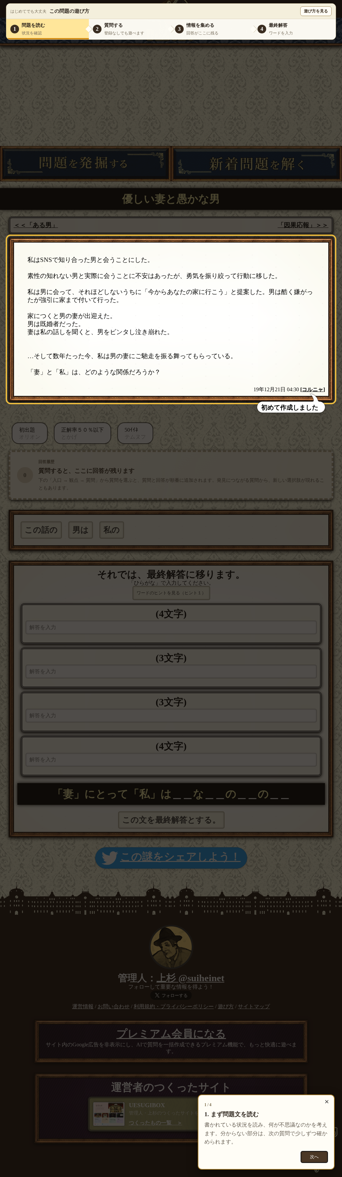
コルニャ (312, 389)
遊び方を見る (316, 11)
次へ (314, 1156)
